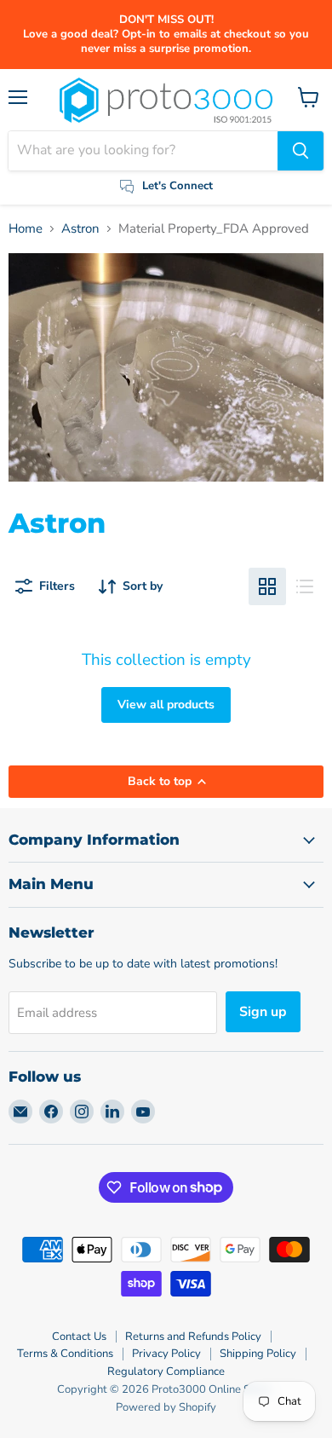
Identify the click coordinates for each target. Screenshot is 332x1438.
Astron (80, 229)
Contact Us (79, 1336)
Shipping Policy (258, 1353)
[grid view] (267, 586)
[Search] (300, 150)
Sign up (263, 1011)
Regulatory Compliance (166, 1371)
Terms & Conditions (65, 1353)
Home (26, 229)
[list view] (304, 586)
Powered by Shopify (166, 1407)
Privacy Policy (166, 1353)
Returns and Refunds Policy (193, 1336)
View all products (166, 704)
